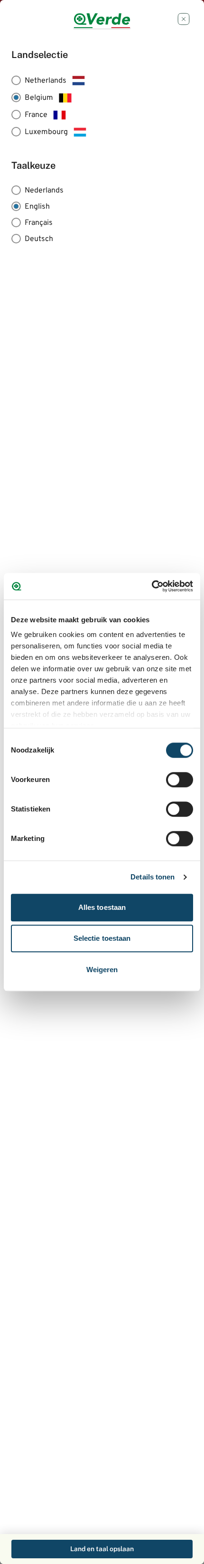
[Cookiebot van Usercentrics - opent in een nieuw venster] (151, 586)
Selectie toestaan (102, 938)
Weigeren (102, 969)
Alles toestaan (102, 907)
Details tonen (152, 877)
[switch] (179, 779)
